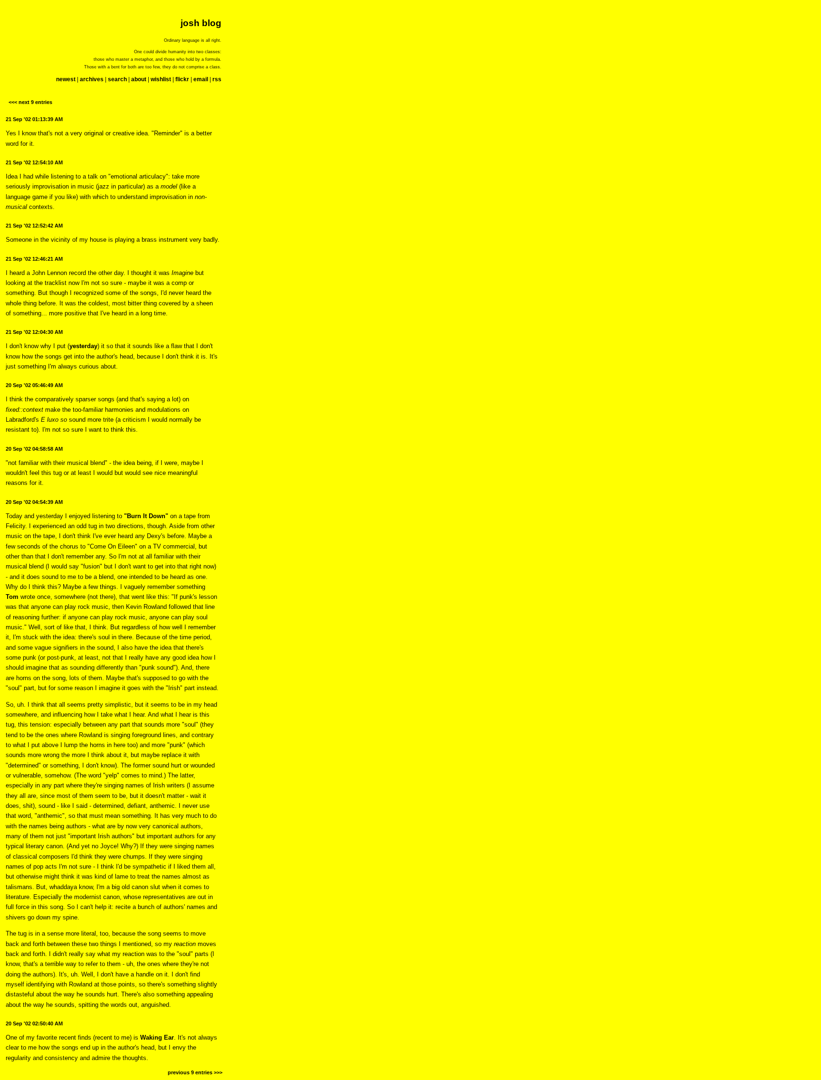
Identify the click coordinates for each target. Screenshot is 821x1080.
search (117, 79)
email (200, 79)
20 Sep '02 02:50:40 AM (34, 1023)
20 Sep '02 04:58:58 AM (34, 449)
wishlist (161, 79)
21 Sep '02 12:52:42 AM (34, 225)
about (138, 79)
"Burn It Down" (146, 516)
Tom (12, 596)
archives (92, 79)
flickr (182, 79)
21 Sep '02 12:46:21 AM (34, 259)
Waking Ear (157, 1037)
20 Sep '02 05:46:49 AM (34, 385)
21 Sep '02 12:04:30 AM (34, 332)
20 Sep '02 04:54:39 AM (34, 502)
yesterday (83, 346)
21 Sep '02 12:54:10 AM (34, 162)
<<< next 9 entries (30, 102)
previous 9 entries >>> (195, 1072)
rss (216, 79)
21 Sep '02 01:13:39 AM (34, 119)
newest (66, 79)
